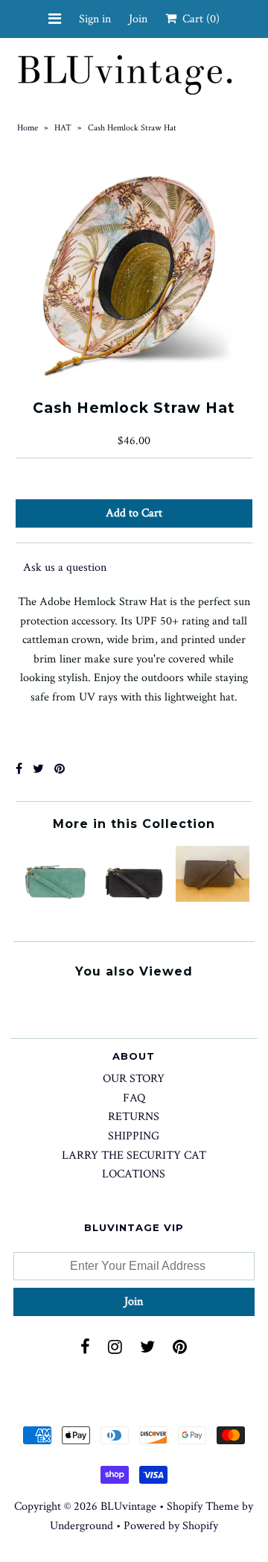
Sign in (95, 19)
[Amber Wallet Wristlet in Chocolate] (212, 898)
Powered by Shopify (171, 1526)
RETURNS (133, 1117)
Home (27, 127)
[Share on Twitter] (38, 769)
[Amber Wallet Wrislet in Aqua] (55, 917)
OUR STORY (134, 1079)
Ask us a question (64, 567)
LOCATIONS (133, 1174)
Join (138, 19)
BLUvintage (128, 1506)
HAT (62, 127)
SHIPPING (133, 1136)
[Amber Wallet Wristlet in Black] (133, 917)
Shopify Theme (203, 1506)
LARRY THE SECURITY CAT (134, 1155)
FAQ (134, 1098)
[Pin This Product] (59, 769)
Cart (198, 19)
